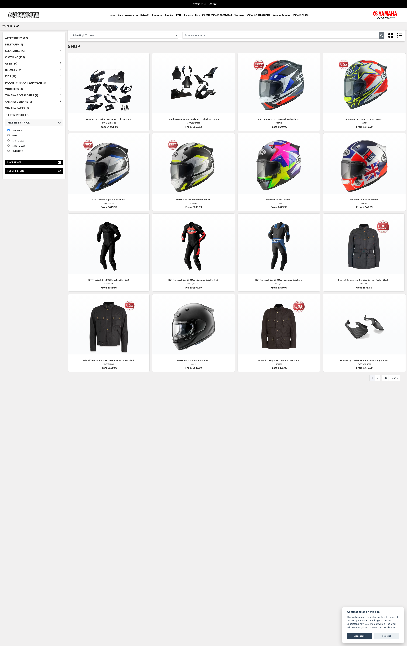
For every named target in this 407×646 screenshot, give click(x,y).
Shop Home (14, 162)
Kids (197, 15)
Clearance (156, 15)
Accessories (131, 15)
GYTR (179, 15)
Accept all (359, 636)
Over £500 (17, 151)
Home (112, 15)
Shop (120, 15)
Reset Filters (15, 170)
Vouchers (239, 15)
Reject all (386, 636)
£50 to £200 (18, 141)
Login (211, 4)
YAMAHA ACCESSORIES (258, 15)
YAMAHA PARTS (301, 15)
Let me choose (387, 627)
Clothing (168, 15)
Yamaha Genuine (281, 15)
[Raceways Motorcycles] (23, 15)
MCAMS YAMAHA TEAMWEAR (217, 15)
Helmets (188, 15)
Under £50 (17, 135)
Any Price (17, 130)
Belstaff (144, 15)
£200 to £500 (18, 146)
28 (385, 378)
